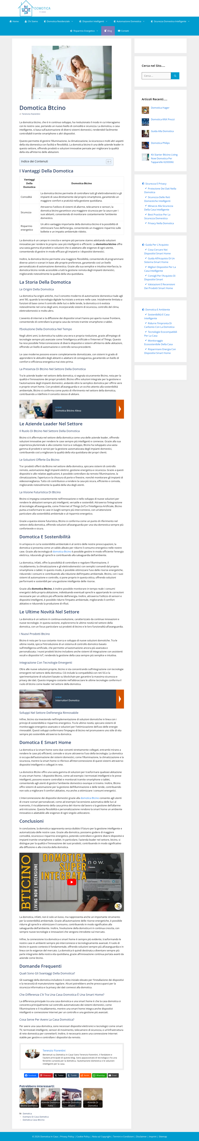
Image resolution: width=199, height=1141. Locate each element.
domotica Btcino (62, 551)
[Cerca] (175, 75)
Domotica (27, 1113)
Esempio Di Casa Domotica (36, 1116)
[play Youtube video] (71, 882)
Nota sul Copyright (101, 1136)
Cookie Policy (83, 1136)
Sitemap (163, 1136)
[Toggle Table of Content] (107, 161)
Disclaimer (141, 1136)
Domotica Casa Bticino (33, 1119)
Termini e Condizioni (123, 1136)
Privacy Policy (67, 1136)
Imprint (152, 1136)
